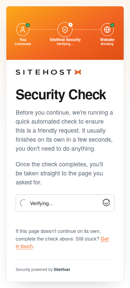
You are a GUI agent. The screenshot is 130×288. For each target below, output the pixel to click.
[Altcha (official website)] (106, 203)
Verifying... (41, 203)
